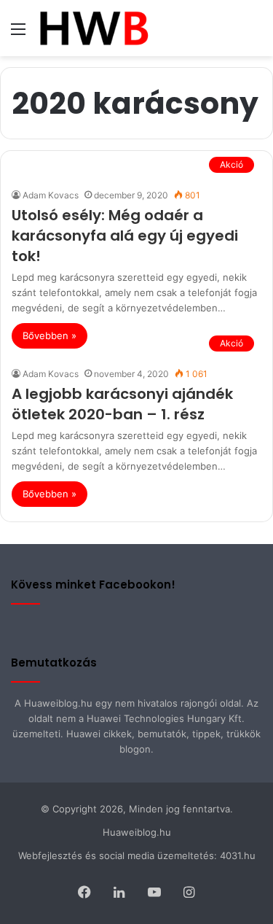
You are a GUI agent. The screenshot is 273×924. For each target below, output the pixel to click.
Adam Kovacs (51, 195)
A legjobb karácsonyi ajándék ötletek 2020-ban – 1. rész (122, 404)
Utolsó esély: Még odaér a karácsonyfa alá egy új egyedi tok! (125, 235)
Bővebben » (49, 335)
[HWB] (93, 28)
